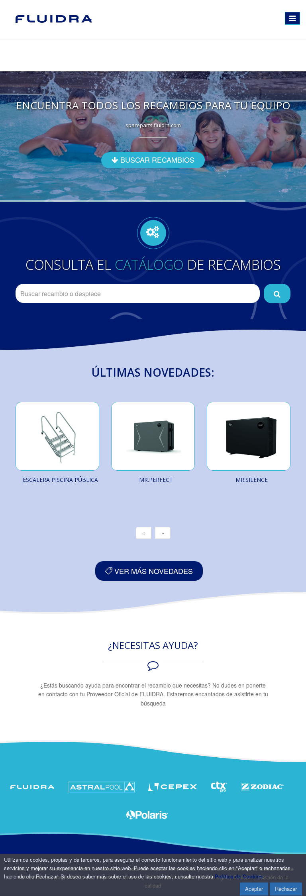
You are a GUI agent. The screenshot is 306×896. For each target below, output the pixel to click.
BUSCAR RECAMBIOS (156, 159)
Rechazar (286, 888)
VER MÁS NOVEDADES (152, 571)
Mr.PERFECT (156, 479)
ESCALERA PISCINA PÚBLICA (60, 479)
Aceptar (254, 888)
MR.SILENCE (251, 479)
